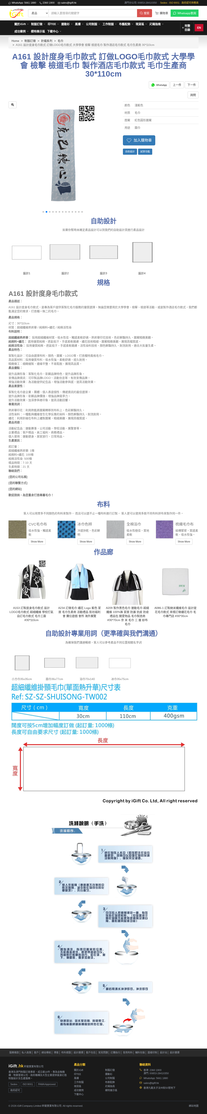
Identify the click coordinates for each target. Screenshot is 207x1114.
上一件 (177, 84)
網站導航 (46, 1052)
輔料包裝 (140, 1052)
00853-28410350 (159, 1073)
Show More (37, 541)
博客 (56, 1052)
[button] (43, 212)
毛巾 (60, 40)
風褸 (78, 24)
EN (199, 27)
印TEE (52, 24)
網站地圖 (194, 1106)
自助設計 (130, 151)
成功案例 (20, 31)
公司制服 (91, 24)
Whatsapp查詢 (186, 13)
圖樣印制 (152, 1052)
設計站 (163, 1052)
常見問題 (103, 1052)
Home (15, 40)
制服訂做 (36, 24)
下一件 (191, 84)
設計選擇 (78, 1052)
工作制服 (108, 24)
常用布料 (128, 1052)
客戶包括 (91, 1052)
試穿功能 (145, 151)
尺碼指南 (155, 24)
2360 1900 (49, 2)
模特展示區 (38, 31)
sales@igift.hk (68, 2)
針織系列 (46, 40)
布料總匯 (66, 1052)
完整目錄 (187, 27)
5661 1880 (162, 1078)
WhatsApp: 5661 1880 (24, 2)
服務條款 (14, 1052)
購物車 (164, 13)
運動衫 (65, 24)
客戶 (36, 1052)
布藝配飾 (124, 24)
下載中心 (52, 31)
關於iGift (20, 24)
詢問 (193, 95)
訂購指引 (115, 1052)
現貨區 (140, 24)
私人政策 (26, 1052)
